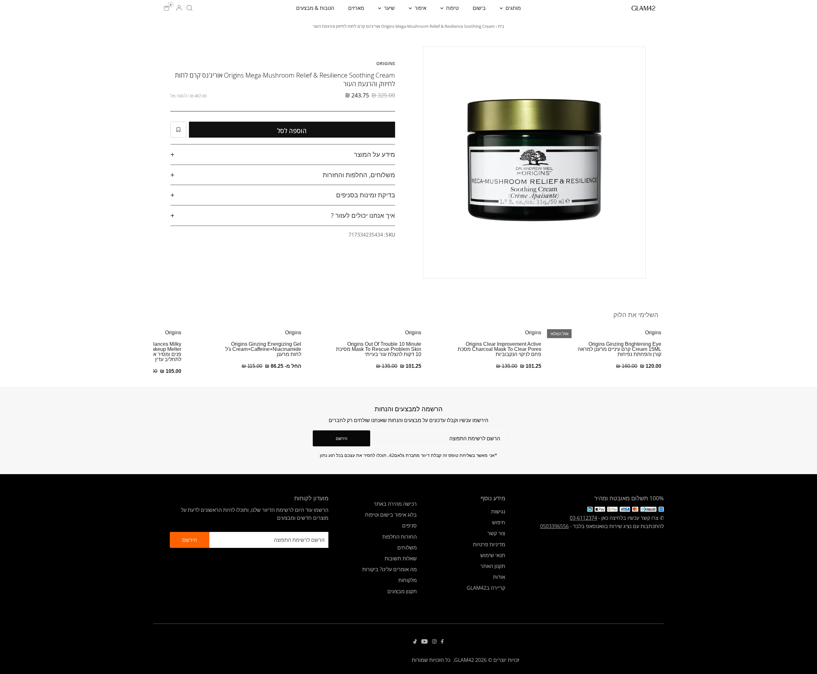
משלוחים (407, 547)
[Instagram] (434, 641)
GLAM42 (464, 659)
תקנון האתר (492, 566)
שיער (389, 7)
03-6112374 (583, 517)
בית (501, 26)
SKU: (389, 234)
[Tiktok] (415, 641)
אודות (499, 576)
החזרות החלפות (399, 536)
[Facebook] (442, 641)
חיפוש (498, 522)
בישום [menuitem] (479, 7)
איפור (419, 7)
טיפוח (452, 7)
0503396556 (554, 526)
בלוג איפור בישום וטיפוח (391, 514)
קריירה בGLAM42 (486, 587)
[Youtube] (424, 641)
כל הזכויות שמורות (431, 659)
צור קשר (496, 533)
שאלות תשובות (401, 558)
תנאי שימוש (492, 555)
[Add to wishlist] (178, 130)
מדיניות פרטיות (489, 544)
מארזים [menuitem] (356, 7)
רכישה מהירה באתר (395, 503)
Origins (385, 63)
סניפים (409, 525)
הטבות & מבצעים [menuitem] (315, 7)
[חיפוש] (189, 8)
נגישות (498, 511)
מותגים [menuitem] (512, 7)
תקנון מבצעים (402, 591)
